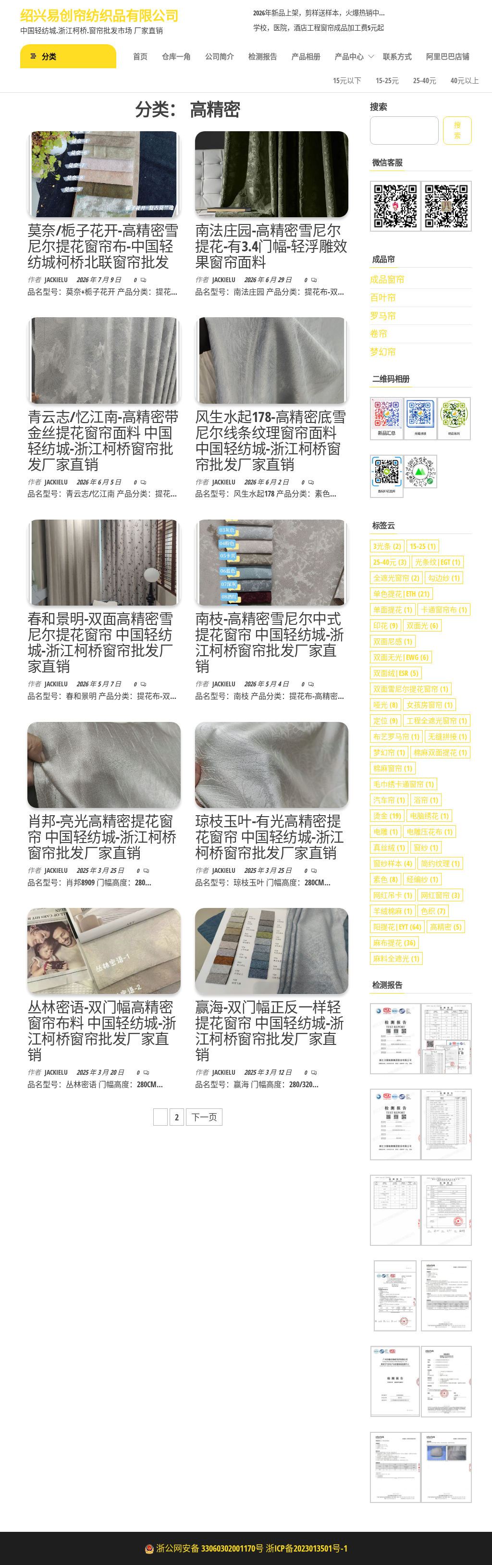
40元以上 (465, 80)
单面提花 (392, 609)
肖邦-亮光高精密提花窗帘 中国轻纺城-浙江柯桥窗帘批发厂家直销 (101, 836)
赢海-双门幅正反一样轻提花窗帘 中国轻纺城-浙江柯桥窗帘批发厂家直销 (269, 1030)
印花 (385, 625)
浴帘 (426, 800)
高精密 (446, 927)
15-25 (423, 546)
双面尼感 (392, 641)
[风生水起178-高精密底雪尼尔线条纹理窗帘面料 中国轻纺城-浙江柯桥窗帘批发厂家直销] (271, 359)
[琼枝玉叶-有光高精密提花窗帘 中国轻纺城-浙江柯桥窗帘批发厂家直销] (271, 764)
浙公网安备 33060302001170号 (210, 1548)
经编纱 (422, 879)
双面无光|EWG (401, 657)
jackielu (57, 279)
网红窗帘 (440, 895)
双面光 (422, 625)
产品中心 (349, 56)
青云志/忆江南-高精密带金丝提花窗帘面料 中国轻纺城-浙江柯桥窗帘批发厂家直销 (103, 440)
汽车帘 (389, 800)
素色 (385, 879)
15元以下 (347, 80)
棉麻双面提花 (440, 752)
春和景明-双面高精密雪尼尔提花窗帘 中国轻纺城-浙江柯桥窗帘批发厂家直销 (100, 642)
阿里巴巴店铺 (447, 56)
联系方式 (397, 56)
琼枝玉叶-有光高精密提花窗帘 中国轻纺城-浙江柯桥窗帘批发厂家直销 (269, 836)
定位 (385, 720)
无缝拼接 (447, 736)
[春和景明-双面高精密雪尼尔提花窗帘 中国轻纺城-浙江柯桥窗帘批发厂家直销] (104, 561)
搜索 (378, 106)
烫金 (387, 815)
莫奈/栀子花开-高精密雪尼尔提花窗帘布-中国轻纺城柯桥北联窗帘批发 (103, 246)
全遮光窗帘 (396, 578)
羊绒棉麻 (392, 911)
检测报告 (262, 56)
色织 (433, 911)
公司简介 (219, 56)
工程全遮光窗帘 (436, 720)
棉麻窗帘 (392, 768)
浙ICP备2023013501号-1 (306, 1548)
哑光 (385, 704)
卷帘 (378, 333)
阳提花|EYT (397, 927)
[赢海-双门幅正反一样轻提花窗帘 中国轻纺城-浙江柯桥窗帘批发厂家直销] (271, 950)
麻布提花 (394, 942)
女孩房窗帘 (429, 704)
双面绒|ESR (395, 673)
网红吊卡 (392, 895)
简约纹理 (440, 863)
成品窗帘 (387, 279)
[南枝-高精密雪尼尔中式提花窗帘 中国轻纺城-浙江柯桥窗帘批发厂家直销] (271, 561)
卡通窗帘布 (444, 609)
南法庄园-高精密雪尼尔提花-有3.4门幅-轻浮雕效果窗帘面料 (271, 246)
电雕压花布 (429, 831)
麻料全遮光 (396, 958)
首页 (140, 56)
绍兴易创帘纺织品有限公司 (99, 15)
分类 (49, 56)
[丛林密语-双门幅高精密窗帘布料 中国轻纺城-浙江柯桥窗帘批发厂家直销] (104, 950)
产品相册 (306, 56)
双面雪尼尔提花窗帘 (410, 689)
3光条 (387, 546)
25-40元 (424, 80)
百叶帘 (383, 297)
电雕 (385, 831)
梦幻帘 (383, 352)
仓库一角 (176, 56)
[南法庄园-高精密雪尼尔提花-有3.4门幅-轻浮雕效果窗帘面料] (271, 173)
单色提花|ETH (401, 593)
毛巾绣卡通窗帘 (403, 784)
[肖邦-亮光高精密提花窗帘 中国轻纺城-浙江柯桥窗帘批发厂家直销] (104, 764)
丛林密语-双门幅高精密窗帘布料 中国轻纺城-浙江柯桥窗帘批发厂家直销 (101, 1030)
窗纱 (426, 847)
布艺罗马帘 (396, 736)
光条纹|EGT (437, 562)
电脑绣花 (429, 815)
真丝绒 (389, 847)
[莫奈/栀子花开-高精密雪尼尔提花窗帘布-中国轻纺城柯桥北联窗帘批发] (104, 173)
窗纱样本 (392, 863)
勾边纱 (444, 578)
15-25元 (387, 80)
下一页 (204, 1117)
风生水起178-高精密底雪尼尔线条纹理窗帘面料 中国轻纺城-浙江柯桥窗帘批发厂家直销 (270, 440)
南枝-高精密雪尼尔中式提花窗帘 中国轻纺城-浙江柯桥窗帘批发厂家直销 (269, 642)
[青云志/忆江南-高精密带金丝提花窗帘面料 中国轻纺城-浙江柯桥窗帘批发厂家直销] (104, 359)
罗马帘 (383, 316)
